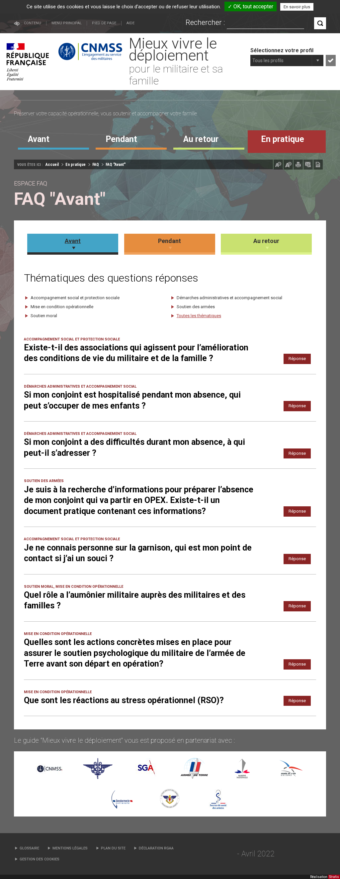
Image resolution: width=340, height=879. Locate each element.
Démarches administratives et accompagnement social (229, 297)
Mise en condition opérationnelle (62, 306)
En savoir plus (297, 6)
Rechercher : (205, 22)
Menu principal (66, 23)
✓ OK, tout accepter (250, 6)
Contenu (32, 23)
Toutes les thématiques (199, 315)
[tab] (53, 141)
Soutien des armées (196, 306)
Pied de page (104, 23)
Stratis (334, 877)
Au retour (266, 240)
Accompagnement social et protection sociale (75, 297)
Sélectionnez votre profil (281, 50)
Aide (130, 23)
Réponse (297, 358)
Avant (73, 240)
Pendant (169, 240)
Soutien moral (44, 315)
